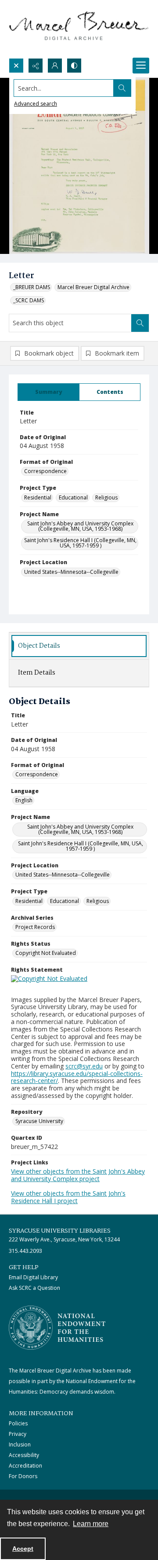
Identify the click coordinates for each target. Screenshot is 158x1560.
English (23, 800)
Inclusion (20, 1444)
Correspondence (45, 471)
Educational (73, 497)
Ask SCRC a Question (34, 1288)
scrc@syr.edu (84, 1066)
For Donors (23, 1476)
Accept (22, 1548)
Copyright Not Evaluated (45, 953)
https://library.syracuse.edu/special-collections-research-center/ (77, 1077)
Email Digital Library (33, 1277)
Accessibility (24, 1455)
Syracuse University (39, 1121)
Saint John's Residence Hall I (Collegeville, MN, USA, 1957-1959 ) (80, 542)
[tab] (48, 392)
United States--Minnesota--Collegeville (71, 572)
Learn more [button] (90, 1523)
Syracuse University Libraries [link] (60, 1231)
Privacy (17, 1434)
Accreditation (25, 1465)
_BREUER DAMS (31, 287)
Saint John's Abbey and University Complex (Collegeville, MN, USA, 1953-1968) (80, 526)
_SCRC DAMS (28, 300)
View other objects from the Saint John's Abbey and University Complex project (78, 1175)
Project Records (35, 927)
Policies (18, 1423)
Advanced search (35, 103)
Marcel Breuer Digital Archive (93, 287)
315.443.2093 (25, 1251)
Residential (37, 497)
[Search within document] (140, 323)
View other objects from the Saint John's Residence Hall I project (68, 1197)
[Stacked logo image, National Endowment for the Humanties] (57, 1328)
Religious (106, 497)
